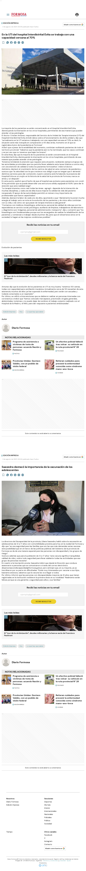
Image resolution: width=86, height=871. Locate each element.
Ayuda (69, 860)
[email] (19, 42)
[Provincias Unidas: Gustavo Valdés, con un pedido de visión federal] (6, 364)
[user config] (77, 15)
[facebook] (11, 42)
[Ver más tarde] (3, 42)
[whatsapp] (7, 42)
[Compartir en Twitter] (15, 42)
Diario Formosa (21, 327)
